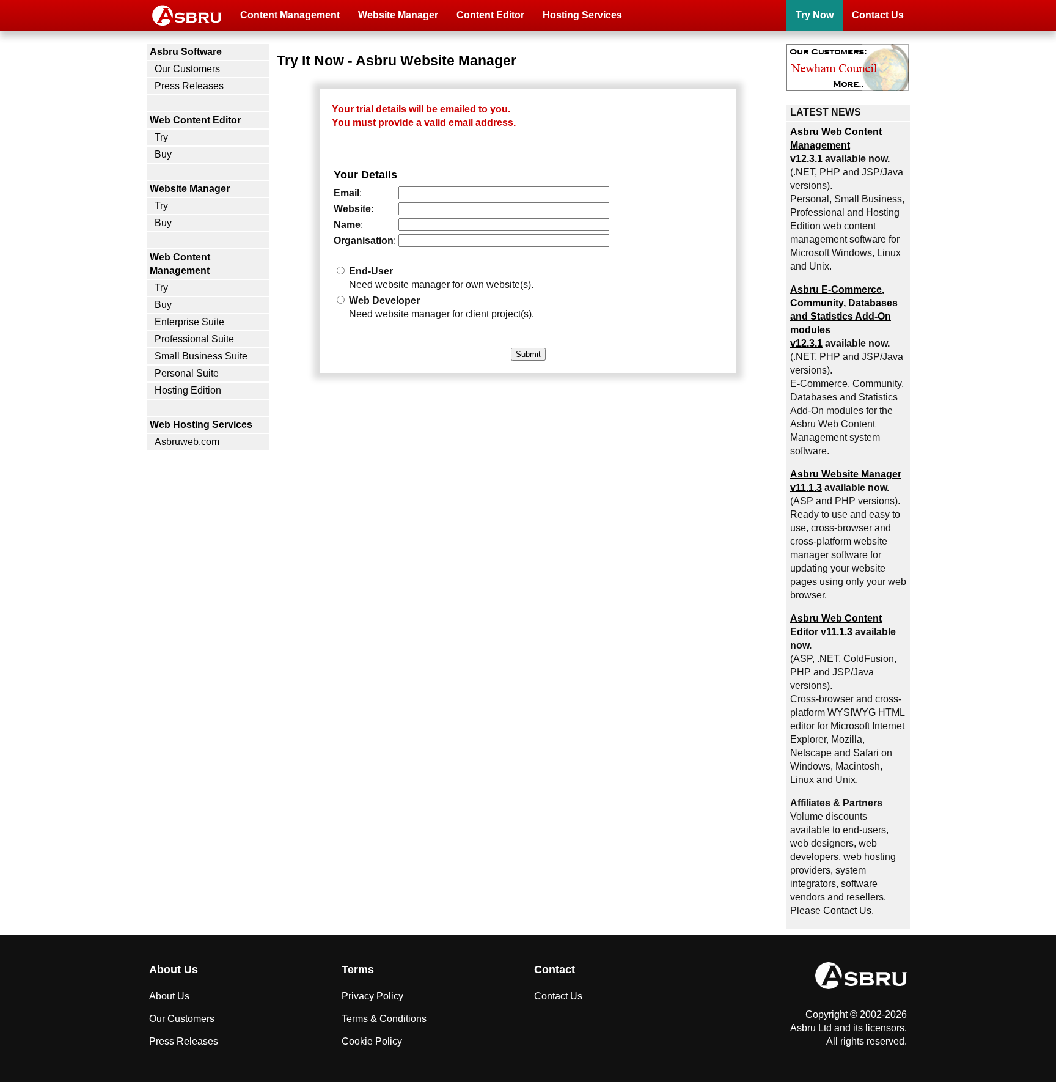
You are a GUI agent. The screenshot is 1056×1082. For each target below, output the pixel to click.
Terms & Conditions (384, 1019)
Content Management (290, 15)
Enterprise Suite (189, 322)
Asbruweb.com (187, 441)
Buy (163, 154)
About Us (169, 996)
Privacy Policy (372, 996)
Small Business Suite (201, 356)
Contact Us (878, 15)
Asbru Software (186, 51)
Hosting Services (582, 15)
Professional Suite (194, 339)
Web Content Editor (195, 120)
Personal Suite (187, 373)
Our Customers (187, 69)
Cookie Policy (372, 1041)
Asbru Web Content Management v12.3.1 (836, 145)
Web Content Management (180, 264)
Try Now (815, 15)
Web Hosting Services (201, 424)
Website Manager (398, 15)
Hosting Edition (188, 390)
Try (161, 137)
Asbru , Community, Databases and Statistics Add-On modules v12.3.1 (844, 316)
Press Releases (189, 86)
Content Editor (490, 15)
